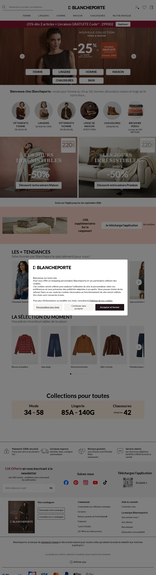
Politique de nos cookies (100, 300)
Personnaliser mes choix (47, 307)
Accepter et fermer (109, 307)
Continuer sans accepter (78, 307)
